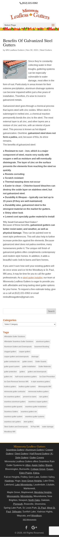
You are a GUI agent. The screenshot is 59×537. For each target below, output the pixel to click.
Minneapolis (13, 496)
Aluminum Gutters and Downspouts (18, 347)
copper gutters (24, 352)
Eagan (50, 469)
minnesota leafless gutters (38, 392)
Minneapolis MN (44, 387)
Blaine (49, 465)
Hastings (9, 481)
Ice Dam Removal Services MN (16, 382)
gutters (22, 372)
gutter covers (27, 362)
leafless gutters (10, 387)
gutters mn (8, 377)
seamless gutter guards (13, 407)
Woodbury (36, 515)
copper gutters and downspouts (16, 357)
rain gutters (43, 397)
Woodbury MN (9, 432)
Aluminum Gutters (35, 450)
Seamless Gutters (11, 412)
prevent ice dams (29, 397)
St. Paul (42, 508)
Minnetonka (26, 496)
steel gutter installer (32, 277)
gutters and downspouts (37, 372)
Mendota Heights (43, 492)
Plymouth (18, 504)
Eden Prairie (25, 473)
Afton (28, 465)
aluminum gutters (43, 342)
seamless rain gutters (12, 422)
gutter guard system (11, 367)
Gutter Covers (37, 457)
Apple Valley (38, 465)
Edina (36, 473)
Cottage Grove (38, 469)
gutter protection (10, 372)
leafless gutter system (27, 387)
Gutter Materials (45, 367)
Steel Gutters (46, 50)
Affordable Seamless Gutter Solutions (18, 342)
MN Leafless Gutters (15, 50)
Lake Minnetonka (23, 484)
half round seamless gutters (26, 377)
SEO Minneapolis (29, 520)
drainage (35, 357)
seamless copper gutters (37, 402)
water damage (47, 427)
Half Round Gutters (39, 453)
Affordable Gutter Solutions (14, 337)
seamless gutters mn (29, 412)
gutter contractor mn (12, 362)
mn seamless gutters (12, 397)
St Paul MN (35, 427)
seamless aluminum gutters (14, 402)
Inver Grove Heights (32, 481)
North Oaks (34, 500)
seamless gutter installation (35, 407)
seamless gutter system (13, 417)
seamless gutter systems (34, 417)
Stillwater (16, 511)
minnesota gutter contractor (14, 392)
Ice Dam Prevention (47, 377)
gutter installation (29, 367)
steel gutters (28, 422)
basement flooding (42, 347)
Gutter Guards (40, 362)
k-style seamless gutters (40, 382)
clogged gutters (10, 352)
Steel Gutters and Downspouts (16, 427)
